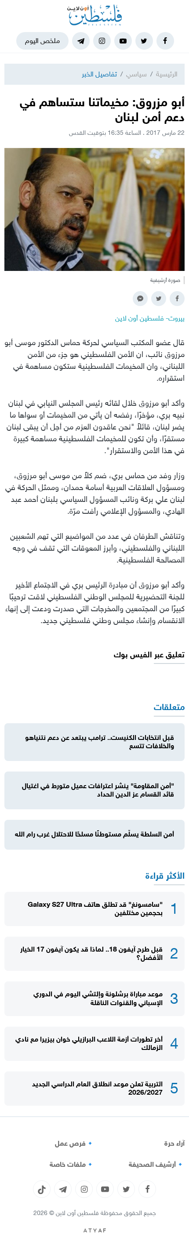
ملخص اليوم (42, 40)
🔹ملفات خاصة (72, 1164)
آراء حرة (174, 1143)
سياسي (136, 74)
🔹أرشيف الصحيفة (157, 1164)
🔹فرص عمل (74, 1143)
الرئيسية (167, 74)
